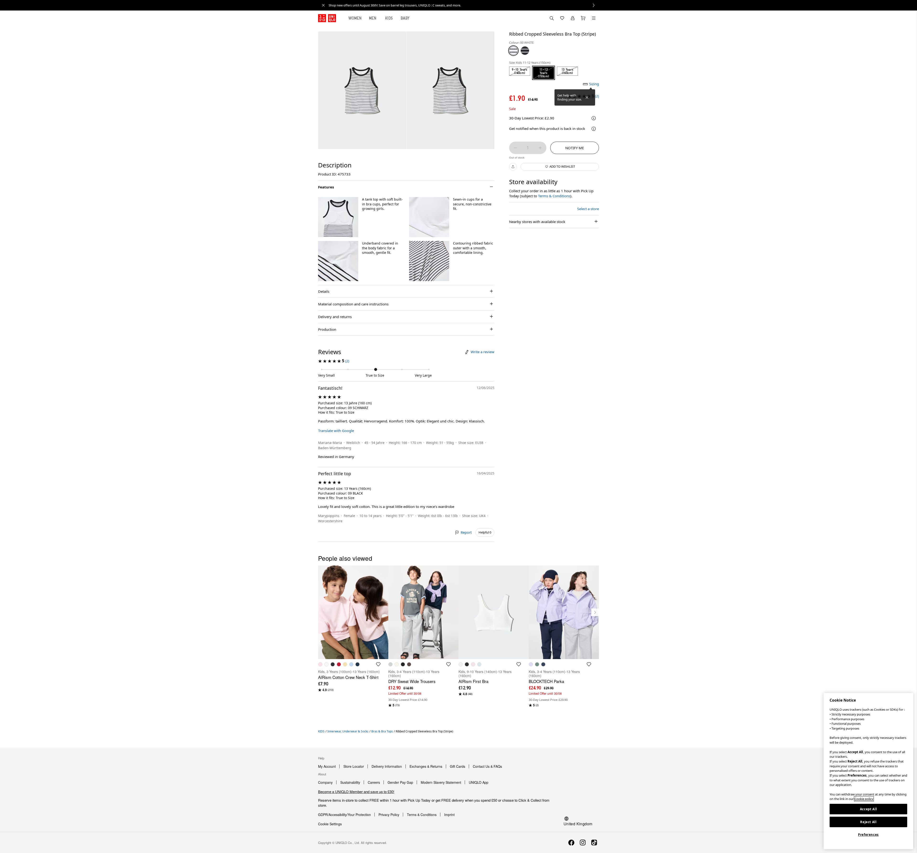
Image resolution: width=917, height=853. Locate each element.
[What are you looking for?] (551, 18)
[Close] (587, 97)
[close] (323, 5)
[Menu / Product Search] (593, 18)
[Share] (513, 167)
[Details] (593, 128)
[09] (525, 50)
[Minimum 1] (515, 148)
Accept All (868, 809)
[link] (464, 5)
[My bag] (583, 18)
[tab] (355, 18)
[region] (868, 771)
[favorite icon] (378, 664)
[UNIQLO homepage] (327, 18)
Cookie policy (863, 799)
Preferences (868, 834)
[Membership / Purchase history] (572, 18)
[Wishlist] (562, 18)
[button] (338, 217)
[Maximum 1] (540, 148)
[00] (513, 50)
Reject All (868, 822)
